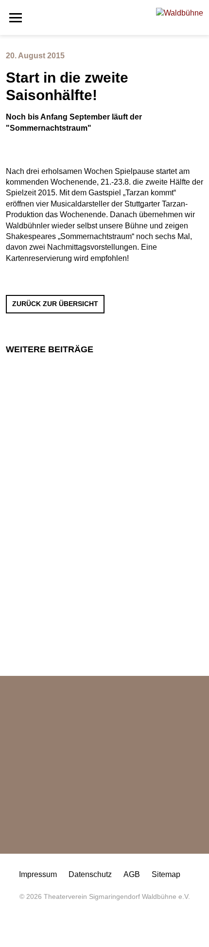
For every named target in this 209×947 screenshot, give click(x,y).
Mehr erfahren (41, 495)
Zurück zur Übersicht (55, 304)
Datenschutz (90, 874)
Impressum (38, 874)
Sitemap (166, 874)
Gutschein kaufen (47, 853)
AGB (131, 874)
